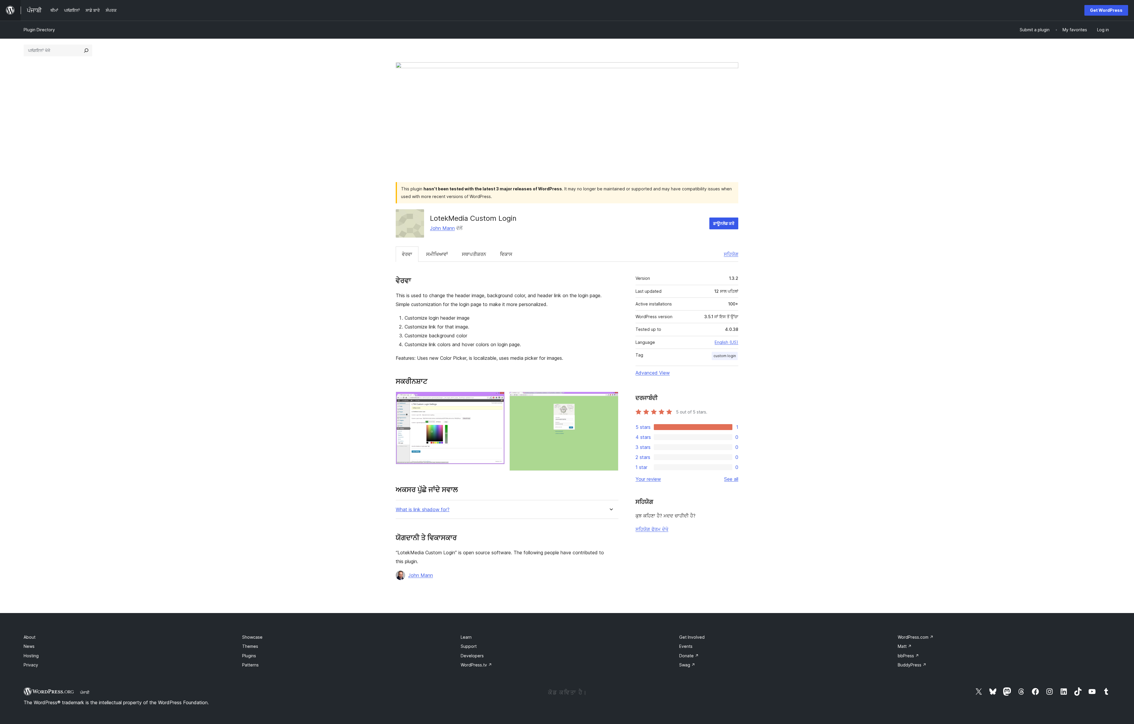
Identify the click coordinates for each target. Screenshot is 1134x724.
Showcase (252, 637)
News (29, 646)
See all (731, 479)
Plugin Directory (39, 29)
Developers (472, 655)
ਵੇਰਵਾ (407, 254)
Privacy (31, 664)
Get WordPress (1106, 10)
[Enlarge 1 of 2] (497, 400)
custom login (724, 356)
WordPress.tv (476, 664)
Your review (648, 479)
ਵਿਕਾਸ (506, 254)
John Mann (442, 228)
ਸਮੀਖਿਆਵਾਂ (437, 254)
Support (469, 646)
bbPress (908, 655)
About (29, 637)
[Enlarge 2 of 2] (610, 400)
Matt (905, 646)
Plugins (249, 655)
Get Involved (692, 637)
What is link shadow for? (422, 509)
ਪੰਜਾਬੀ (84, 692)
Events (686, 646)
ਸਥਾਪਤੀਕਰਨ (474, 254)
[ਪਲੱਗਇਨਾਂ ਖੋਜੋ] (86, 50)
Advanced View (653, 373)
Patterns (250, 664)
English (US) (726, 342)
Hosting (31, 655)
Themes (250, 646)
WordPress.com (915, 637)
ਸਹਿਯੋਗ (731, 254)
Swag (687, 664)
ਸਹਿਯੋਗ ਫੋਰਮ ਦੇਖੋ (652, 529)
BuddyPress (912, 664)
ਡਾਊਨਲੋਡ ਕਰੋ (723, 223)
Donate (689, 655)
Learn (466, 637)
